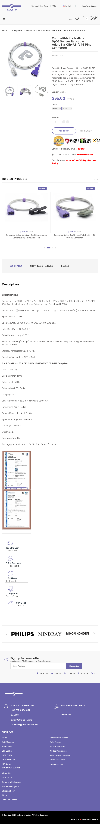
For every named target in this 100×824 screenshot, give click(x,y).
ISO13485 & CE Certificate (16, 489)
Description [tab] (16, 266)
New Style (56, 108)
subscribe (74, 666)
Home (4, 30)
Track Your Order (41, 6)
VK (95, 673)
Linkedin (71, 673)
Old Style (67, 108)
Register (85, 6)
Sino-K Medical (92, 819)
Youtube (84, 673)
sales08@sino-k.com (21, 720)
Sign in (93, 6)
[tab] (41, 266)
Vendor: (55, 92)
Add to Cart (64, 131)
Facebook (43, 673)
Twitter (57, 673)
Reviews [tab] (65, 266)
